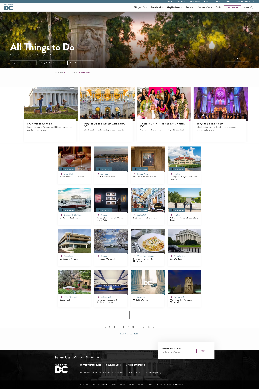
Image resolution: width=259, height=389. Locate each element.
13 (149, 327)
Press (218, 2)
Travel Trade (194, 2)
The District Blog (136, 365)
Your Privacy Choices (99, 384)
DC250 (170, 2)
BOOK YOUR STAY (232, 7)
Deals (218, 7)
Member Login (114, 365)
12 (143, 327)
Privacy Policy (84, 384)
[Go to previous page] (100, 327)
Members (207, 2)
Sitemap (131, 384)
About (114, 384)
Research (150, 384)
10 (133, 327)
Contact (140, 384)
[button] (51, 104)
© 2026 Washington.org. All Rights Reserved (170, 384)
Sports (227, 2)
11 (138, 327)
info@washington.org (153, 372)
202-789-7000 (134, 372)
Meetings (181, 2)
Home (73, 72)
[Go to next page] (158, 327)
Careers (122, 384)
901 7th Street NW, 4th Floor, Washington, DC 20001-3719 (101, 372)
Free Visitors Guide (92, 365)
